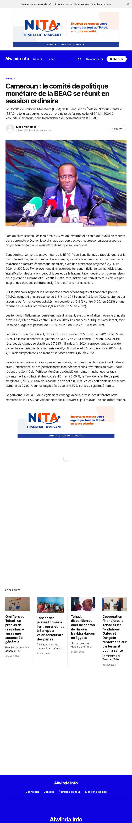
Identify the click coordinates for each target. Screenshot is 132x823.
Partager (117, 128)
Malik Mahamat (26, 126)
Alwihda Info (17, 58)
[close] (128, 4)
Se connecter (94, 59)
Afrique (10, 78)
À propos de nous (69, 791)
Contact (49, 791)
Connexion (32, 791)
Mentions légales (96, 791)
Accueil (37, 59)
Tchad (51, 59)
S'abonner (116, 59)
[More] (62, 59)
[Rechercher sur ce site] (79, 59)
